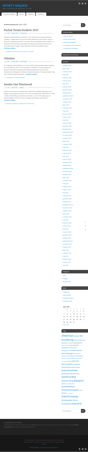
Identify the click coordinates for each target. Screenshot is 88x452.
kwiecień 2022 (67, 223)
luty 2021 (66, 265)
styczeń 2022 (67, 232)
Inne (64, 275)
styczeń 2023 (67, 195)
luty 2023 (66, 192)
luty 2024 (66, 156)
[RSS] (85, 3)
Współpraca (41, 14)
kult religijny (67, 358)
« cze (63, 324)
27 (83, 319)
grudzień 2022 (67, 199)
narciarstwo (79, 358)
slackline (63, 384)
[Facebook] (79, 3)
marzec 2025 (67, 117)
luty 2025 (66, 120)
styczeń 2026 (67, 87)
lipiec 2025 (66, 105)
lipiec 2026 (66, 68)
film (81, 343)
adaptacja (9, 51)
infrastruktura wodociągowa (75, 356)
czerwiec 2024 (67, 144)
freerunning (64, 345)
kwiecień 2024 (67, 150)
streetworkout (10, 77)
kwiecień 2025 (67, 114)
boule (75, 340)
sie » (67, 324)
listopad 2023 (67, 165)
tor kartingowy (70, 393)
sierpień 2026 (67, 65)
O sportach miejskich (9, 14)
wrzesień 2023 (67, 171)
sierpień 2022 (67, 211)
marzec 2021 (67, 262)
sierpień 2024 (67, 138)
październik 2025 (68, 96)
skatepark (78, 380)
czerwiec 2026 (67, 71)
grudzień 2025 (67, 90)
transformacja (16, 51)
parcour (75, 361)
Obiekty (21, 87)
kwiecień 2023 (67, 186)
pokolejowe (76, 364)
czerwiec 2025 (67, 108)
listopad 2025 (67, 93)
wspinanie (31, 51)
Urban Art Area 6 (68, 36)
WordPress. (55, 447)
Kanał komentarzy (68, 298)
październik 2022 (68, 205)
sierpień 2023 (67, 174)
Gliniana (9, 58)
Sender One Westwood (18, 84)
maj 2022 (66, 220)
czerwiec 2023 (67, 180)
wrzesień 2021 (67, 244)
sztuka (63, 393)
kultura (73, 358)
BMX (81, 336)
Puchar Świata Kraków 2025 (21, 30)
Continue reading (10, 48)
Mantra (49, 447)
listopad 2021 (67, 238)
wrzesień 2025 (67, 99)
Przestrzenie (23, 33)
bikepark (76, 336)
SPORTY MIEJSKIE (15, 5)
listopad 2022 (67, 202)
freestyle (70, 345)
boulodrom (81, 340)
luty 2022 (66, 229)
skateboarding (68, 376)
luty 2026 (66, 84)
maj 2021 (66, 256)
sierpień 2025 (67, 102)
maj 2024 (66, 147)
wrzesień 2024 (67, 135)
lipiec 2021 (66, 250)
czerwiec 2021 (67, 253)
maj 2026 (66, 75)
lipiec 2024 (66, 141)
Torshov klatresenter (69, 39)
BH (8, 33)
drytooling (76, 343)
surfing (80, 390)
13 (83, 314)
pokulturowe (22, 103)
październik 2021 (68, 241)
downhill (70, 343)
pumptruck (75, 374)
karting (63, 358)
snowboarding (70, 384)
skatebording (67, 381)
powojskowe (66, 374)
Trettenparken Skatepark (70, 48)
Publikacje (31, 14)
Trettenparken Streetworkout (72, 45)
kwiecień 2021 (67, 259)
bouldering (15, 103)
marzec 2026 (67, 81)
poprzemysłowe (69, 370)
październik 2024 (68, 132)
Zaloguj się (66, 292)
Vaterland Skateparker (69, 42)
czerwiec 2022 (67, 217)
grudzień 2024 (67, 126)
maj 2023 (66, 183)
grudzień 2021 (67, 235)
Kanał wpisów (67, 295)
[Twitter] (82, 3)
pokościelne (66, 367)
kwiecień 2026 (67, 78)
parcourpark (66, 364)
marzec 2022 (67, 226)
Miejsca (21, 14)
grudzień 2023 (67, 162)
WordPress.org (67, 301)
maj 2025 (66, 111)
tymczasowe (24, 51)
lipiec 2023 (66, 177)
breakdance (64, 343)
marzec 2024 (67, 153)
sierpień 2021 (67, 247)
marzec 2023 (67, 189)
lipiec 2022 (66, 214)
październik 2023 (68, 168)
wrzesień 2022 (67, 208)
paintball (69, 361)
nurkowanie (64, 361)
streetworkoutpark (20, 77)
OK (82, 25)
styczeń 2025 (67, 123)
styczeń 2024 (67, 159)
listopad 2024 (67, 129)
